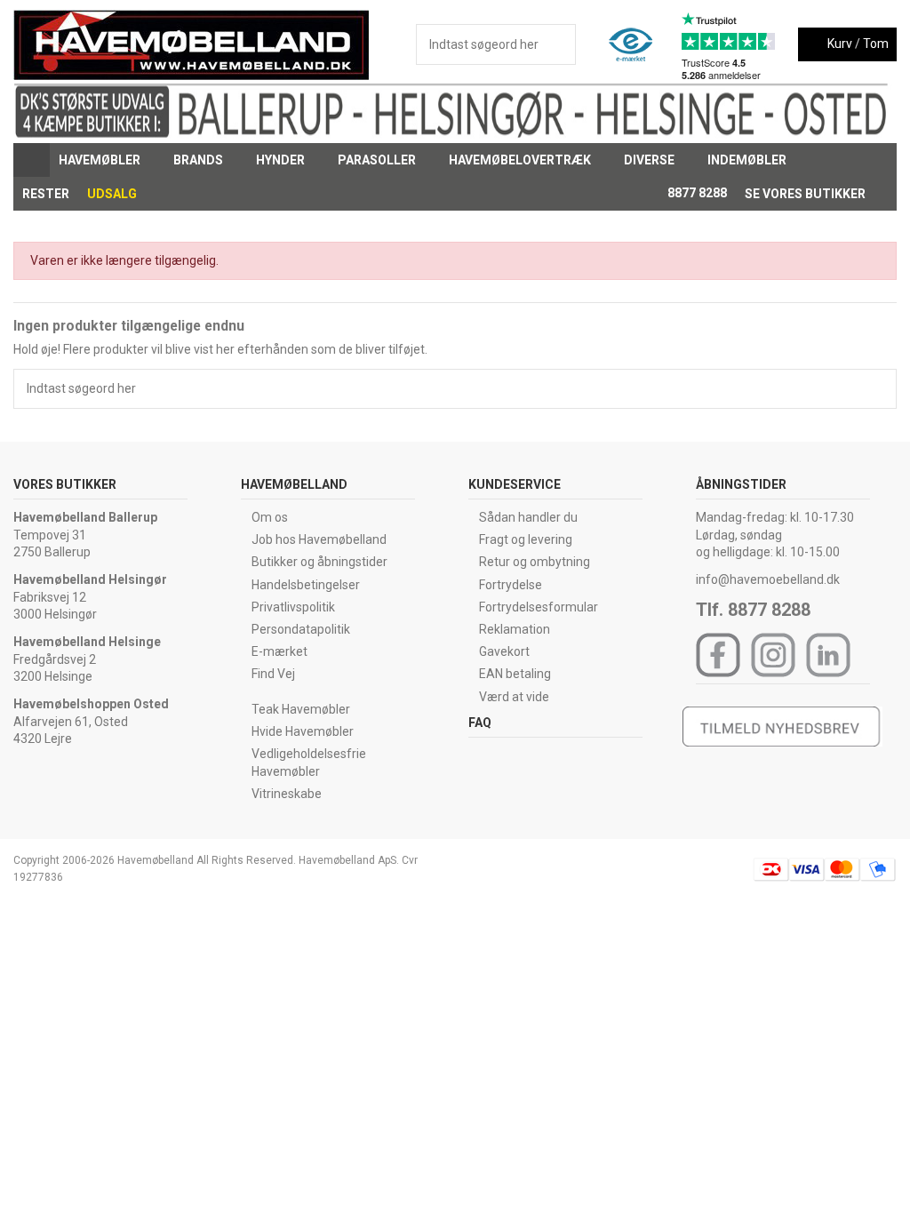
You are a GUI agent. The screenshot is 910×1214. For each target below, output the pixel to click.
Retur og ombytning (534, 562)
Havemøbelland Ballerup (85, 517)
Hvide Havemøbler (302, 731)
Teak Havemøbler (300, 709)
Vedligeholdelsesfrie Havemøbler (308, 763)
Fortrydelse (510, 585)
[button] (107, 160)
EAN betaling (515, 674)
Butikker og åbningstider (319, 562)
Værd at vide (514, 697)
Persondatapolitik (300, 629)
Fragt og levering (525, 539)
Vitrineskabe (286, 794)
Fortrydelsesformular (538, 607)
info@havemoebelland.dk (768, 579)
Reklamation (514, 629)
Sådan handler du (528, 517)
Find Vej (273, 674)
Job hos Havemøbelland (319, 539)
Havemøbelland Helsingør (90, 579)
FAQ (479, 722)
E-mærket (279, 651)
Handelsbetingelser (305, 585)
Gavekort (504, 651)
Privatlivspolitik (293, 607)
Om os (269, 517)
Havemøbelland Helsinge (87, 642)
